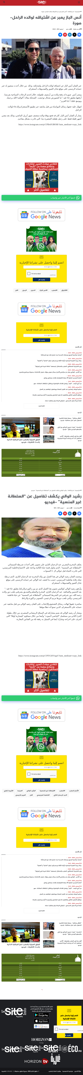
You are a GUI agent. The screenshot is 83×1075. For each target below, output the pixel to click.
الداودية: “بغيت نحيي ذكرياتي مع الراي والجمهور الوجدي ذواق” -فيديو (69, 428)
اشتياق (63, 290)
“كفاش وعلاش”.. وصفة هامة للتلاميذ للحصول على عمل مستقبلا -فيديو (70, 419)
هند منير (68, 29)
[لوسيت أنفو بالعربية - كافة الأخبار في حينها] (41, 2)
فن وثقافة (71, 12)
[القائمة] (79, 3)
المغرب (54, 290)
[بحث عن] (4, 3)
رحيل (24, 290)
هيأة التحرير (77, 1071)
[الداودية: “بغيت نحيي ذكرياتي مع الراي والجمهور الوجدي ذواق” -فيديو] (48, 430)
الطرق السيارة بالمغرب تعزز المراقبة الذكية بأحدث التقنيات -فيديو (23, 441)
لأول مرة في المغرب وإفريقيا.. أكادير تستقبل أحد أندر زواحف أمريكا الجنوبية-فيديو (69, 438)
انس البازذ (42, 290)
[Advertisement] (41, 143)
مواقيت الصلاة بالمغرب (54, 1071)
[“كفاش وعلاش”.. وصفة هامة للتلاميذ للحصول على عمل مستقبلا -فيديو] (48, 421)
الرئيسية (77, 12)
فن (16, 290)
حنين (32, 290)
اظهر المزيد (41, 406)
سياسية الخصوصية (67, 1071)
